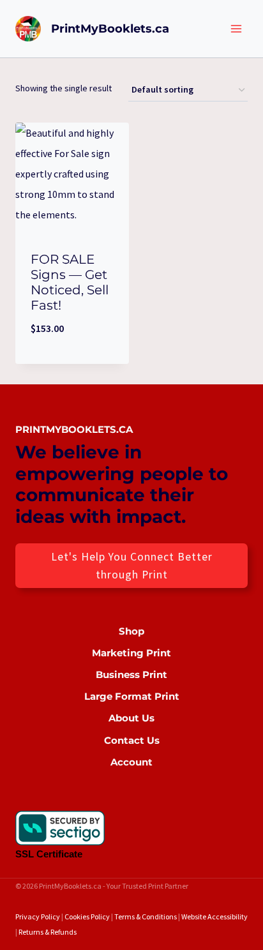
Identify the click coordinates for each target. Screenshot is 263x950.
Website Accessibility (214, 916)
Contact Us (132, 740)
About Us (131, 718)
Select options (72, 360)
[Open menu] (236, 28)
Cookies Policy (87, 916)
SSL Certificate (48, 853)
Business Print (131, 674)
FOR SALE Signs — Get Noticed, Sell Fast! (70, 282)
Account (131, 762)
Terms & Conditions (145, 916)
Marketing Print (131, 653)
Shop (131, 631)
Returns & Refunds (48, 932)
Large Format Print (131, 696)
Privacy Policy (37, 916)
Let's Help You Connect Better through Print (132, 566)
